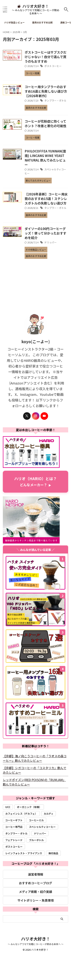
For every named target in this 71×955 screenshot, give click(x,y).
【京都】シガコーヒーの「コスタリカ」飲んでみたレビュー (34, 770)
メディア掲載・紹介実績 (35, 891)
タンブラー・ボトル (55, 100)
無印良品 (53, 853)
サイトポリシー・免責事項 (35, 900)
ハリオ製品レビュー (14, 22)
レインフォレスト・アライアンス (23, 853)
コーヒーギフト (14, 820)
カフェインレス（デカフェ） (21, 813)
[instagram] (35, 416)
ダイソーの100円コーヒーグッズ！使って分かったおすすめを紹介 (45, 233)
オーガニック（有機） (29, 807)
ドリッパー (50, 242)
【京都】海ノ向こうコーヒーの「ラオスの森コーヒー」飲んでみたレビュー (34, 758)
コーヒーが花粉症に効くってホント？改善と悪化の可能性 (45, 123)
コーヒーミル (36, 820)
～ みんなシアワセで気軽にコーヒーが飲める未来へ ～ (35, 944)
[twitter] (27, 416)
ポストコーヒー (53, 66)
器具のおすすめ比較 (42, 22)
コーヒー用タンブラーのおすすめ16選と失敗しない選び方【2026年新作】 (46, 91)
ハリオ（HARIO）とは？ (35, 481)
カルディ (48, 813)
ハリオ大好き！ (35, 6)
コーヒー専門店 (14, 827)
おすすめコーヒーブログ (35, 883)
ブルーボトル (36, 840)
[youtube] (44, 416)
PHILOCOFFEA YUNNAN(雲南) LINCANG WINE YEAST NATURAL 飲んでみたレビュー (45, 158)
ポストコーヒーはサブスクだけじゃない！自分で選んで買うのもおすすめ (45, 57)
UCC (7, 807)
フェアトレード (14, 840)
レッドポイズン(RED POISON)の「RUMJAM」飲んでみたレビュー (34, 782)
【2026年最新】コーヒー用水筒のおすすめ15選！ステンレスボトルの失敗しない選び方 (46, 198)
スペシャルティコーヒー (42, 827)
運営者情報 (35, 874)
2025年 (16, 32)
